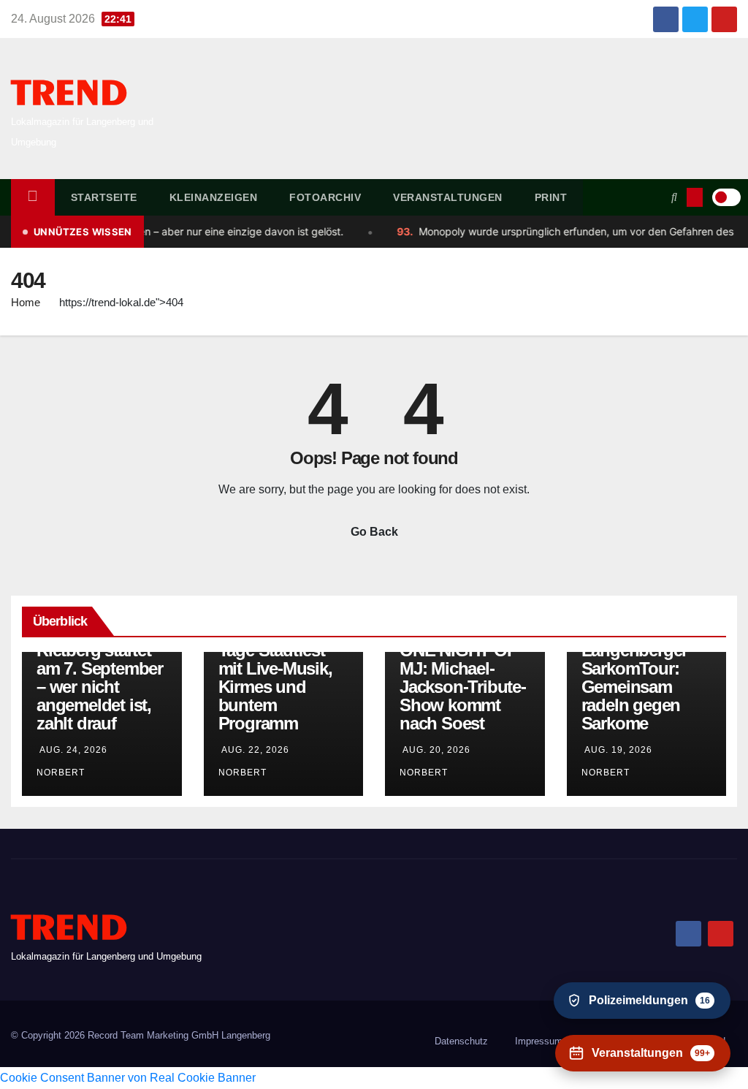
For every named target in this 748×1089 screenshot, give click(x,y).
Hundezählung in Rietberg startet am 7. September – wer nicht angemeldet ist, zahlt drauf (102, 677)
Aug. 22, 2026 (255, 750)
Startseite (104, 197)
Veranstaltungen (448, 197)
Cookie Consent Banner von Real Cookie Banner (128, 1077)
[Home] (33, 197)
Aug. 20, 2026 (436, 750)
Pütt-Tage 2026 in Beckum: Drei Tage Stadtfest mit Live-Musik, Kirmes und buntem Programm (283, 668)
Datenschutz (461, 1041)
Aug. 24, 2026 (73, 750)
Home (25, 302)
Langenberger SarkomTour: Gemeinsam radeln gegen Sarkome (634, 686)
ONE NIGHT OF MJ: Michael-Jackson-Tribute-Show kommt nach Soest (463, 686)
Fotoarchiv (325, 197)
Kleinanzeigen (213, 197)
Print (551, 197)
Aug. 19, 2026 (618, 750)
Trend (69, 94)
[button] (674, 197)
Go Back (374, 531)
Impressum (538, 1041)
